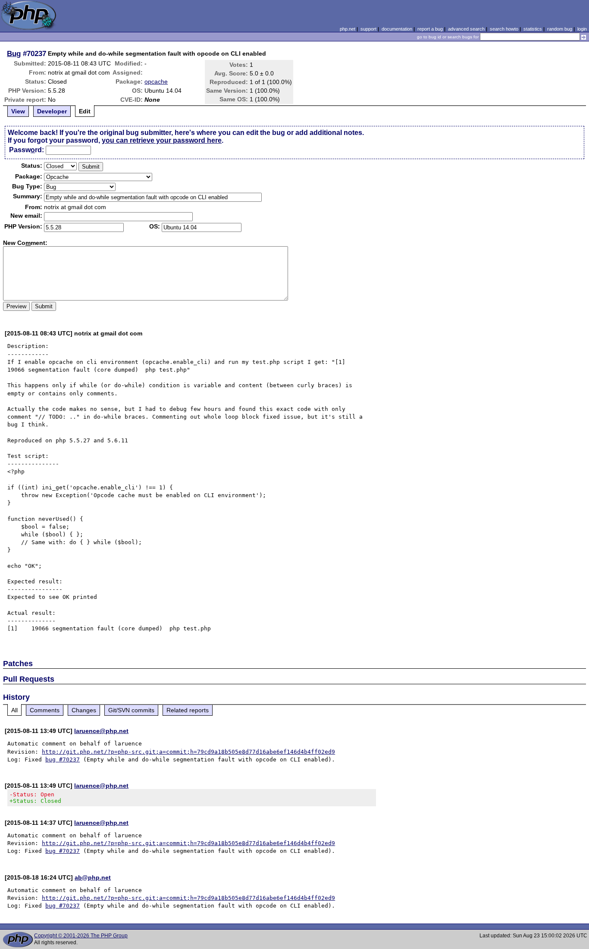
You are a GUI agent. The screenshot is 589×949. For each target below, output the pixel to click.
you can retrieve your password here (162, 140)
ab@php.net (93, 877)
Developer (52, 111)
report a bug (430, 28)
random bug (559, 28)
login (582, 28)
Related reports (187, 710)
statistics (532, 28)
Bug (14, 53)
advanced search (466, 28)
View (18, 111)
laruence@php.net (101, 730)
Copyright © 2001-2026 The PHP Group (81, 936)
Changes (84, 710)
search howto (504, 28)
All (14, 710)
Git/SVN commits (131, 710)
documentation (397, 28)
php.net (347, 28)
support (368, 28)
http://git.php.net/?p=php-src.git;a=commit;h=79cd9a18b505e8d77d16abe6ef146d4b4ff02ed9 (188, 752)
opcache (156, 81)
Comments (45, 710)
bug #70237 (62, 759)
